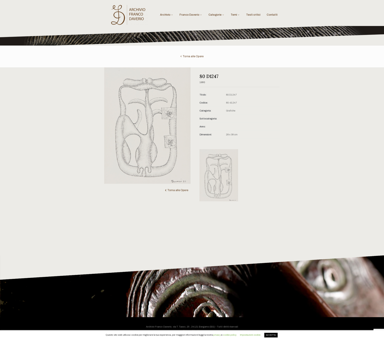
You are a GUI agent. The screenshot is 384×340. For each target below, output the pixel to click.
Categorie (215, 14)
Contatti (272, 14)
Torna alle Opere (193, 56)
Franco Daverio (190, 14)
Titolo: (203, 94)
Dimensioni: (206, 134)
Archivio (165, 14)
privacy (216, 335)
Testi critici (253, 14)
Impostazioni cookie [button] (250, 335)
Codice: (204, 102)
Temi (234, 14)
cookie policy (229, 335)
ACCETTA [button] (271, 335)
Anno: (203, 126)
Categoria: (205, 110)
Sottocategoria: (208, 118)
